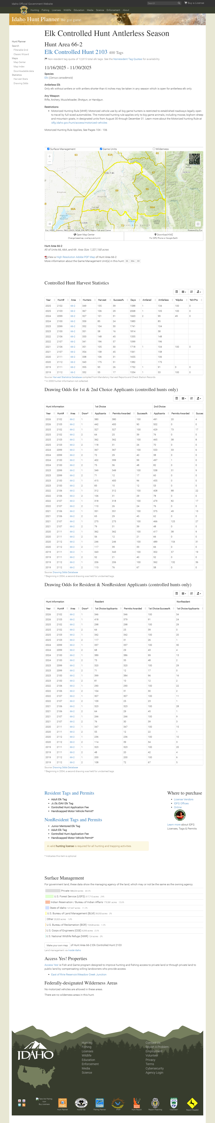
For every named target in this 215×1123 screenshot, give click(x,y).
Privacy (150, 1060)
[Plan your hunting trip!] (62, 1103)
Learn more (174, 824)
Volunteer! (174, 1110)
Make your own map (57, 945)
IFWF (118, 1110)
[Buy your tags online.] (180, 815)
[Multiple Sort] (191, 292)
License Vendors (183, 799)
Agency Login (154, 1072)
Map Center (20, 62)
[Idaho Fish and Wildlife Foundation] (118, 1103)
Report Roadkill (192, 1110)
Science (100, 10)
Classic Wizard (21, 54)
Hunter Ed (81, 1110)
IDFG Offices (181, 803)
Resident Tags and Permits (69, 793)
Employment (154, 1051)
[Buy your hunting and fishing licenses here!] (44, 1100)
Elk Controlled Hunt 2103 (76, 52)
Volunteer (152, 1055)
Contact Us (153, 1042)
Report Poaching (155, 1110)
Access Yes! (51, 965)
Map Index (19, 66)
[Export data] (199, 292)
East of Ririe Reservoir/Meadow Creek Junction (78, 974)
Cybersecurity (155, 1068)
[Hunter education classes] (81, 1103)
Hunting (35, 10)
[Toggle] (176, 292)
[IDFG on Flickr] (23, 1101)
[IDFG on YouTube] (18, 1101)
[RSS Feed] (23, 1105)
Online (178, 807)
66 (127, 261)
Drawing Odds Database (65, 572)
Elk (46, 77)
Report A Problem (157, 1047)
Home (24, 10)
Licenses (56, 10)
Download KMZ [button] (163, 236)
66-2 (73, 305)
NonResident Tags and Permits (73, 819)
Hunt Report (137, 1110)
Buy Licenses (44, 1104)
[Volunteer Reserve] (174, 1103)
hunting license (65, 846)
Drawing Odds (21, 83)
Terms (150, 1064)
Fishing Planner (100, 1110)
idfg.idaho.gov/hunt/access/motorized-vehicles (79, 122)
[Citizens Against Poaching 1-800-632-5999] (155, 1103)
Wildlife (67, 10)
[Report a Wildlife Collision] (192, 1103)
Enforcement (113, 10)
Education (79, 10)
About (126, 10)
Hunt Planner (62, 1110)
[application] (124, 191)
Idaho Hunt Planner (35, 19)
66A (133, 261)
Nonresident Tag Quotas (127, 59)
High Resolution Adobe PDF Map (75, 257)
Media (90, 10)
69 (138, 261)
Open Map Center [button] (84, 236)
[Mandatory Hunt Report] (136, 1103)
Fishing (45, 10)
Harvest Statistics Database (67, 377)
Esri (200, 230)
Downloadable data (24, 71)
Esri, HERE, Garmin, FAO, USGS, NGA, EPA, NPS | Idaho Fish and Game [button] (78, 230)
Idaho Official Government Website (32, 3)
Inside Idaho (74, 950)
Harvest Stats (21, 79)
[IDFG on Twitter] (18, 1105)
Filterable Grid (21, 50)
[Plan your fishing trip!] (100, 1103)
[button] (49, 156)
